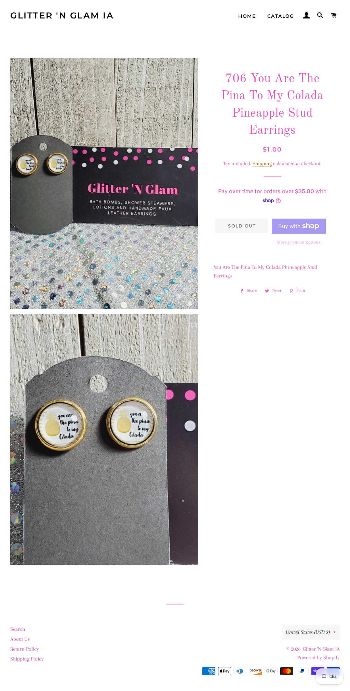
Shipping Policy (27, 659)
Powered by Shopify (318, 657)
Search (17, 629)
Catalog (280, 16)
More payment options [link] (299, 242)
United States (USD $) (308, 632)
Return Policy (24, 649)
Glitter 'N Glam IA (62, 15)
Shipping (262, 163)
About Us (20, 639)
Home (247, 16)
